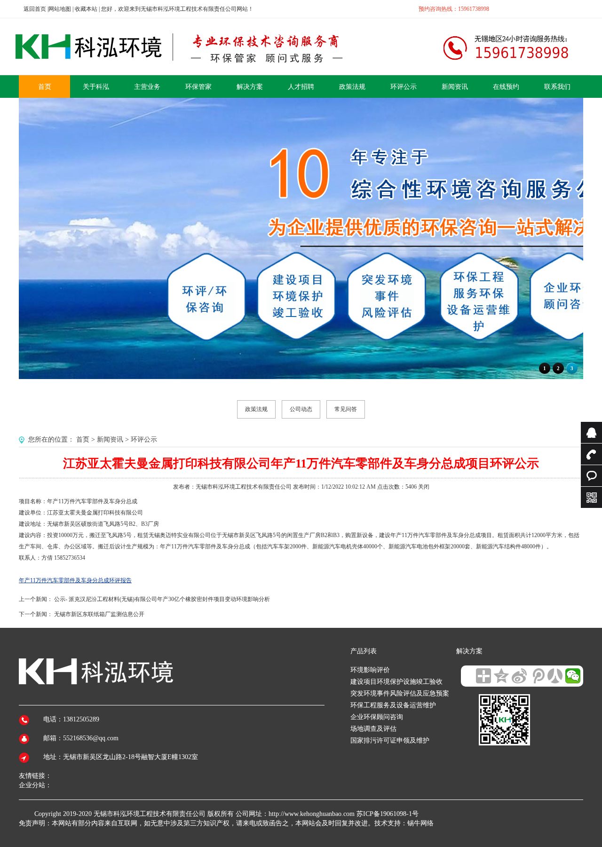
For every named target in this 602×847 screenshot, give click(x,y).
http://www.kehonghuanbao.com (312, 813)
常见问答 (345, 409)
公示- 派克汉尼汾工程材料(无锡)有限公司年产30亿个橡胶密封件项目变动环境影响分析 (162, 599)
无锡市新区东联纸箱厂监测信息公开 (99, 614)
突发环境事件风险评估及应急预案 (399, 693)
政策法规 (256, 409)
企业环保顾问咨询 (376, 716)
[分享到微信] (572, 675)
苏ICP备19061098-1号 (387, 813)
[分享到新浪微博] (519, 675)
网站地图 (59, 9)
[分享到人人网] (554, 675)
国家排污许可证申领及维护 (389, 740)
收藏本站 (86, 9)
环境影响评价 (370, 669)
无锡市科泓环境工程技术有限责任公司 (150, 813)
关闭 (423, 486)
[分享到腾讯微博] (537, 675)
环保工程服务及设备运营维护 (393, 705)
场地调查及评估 (373, 728)
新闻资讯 (110, 439)
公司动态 (301, 409)
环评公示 (144, 439)
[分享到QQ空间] (501, 675)
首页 (82, 439)
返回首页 (35, 9)
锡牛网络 (420, 823)
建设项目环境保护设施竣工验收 (396, 681)
